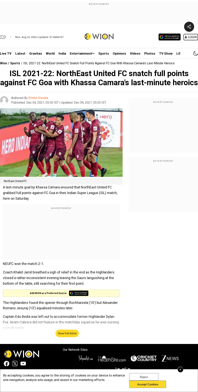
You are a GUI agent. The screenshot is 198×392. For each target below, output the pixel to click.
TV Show (165, 53)
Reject (144, 377)
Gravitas (35, 53)
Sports (103, 53)
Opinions (119, 53)
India (62, 53)
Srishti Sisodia (38, 98)
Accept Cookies (147, 384)
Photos (149, 53)
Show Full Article (67, 333)
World (50, 53)
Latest (20, 53)
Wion (3, 63)
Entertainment (81, 53)
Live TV (5, 53)
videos (135, 53)
